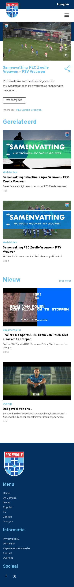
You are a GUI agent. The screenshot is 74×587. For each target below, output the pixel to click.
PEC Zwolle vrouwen (29, 110)
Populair (8, 507)
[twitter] (14, 576)
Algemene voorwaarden (17, 548)
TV (4, 512)
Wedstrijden (14, 100)
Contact (7, 553)
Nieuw (6, 502)
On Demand (9, 498)
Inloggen (63, 4)
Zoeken (7, 516)
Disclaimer (9, 543)
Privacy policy (11, 539)
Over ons (8, 558)
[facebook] (6, 576)
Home (6, 493)
